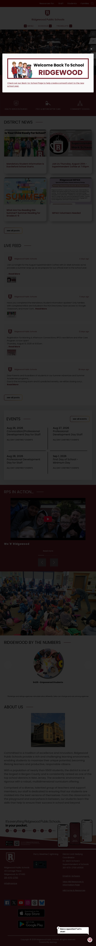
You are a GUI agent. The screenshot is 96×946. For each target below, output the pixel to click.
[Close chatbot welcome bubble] (58, 928)
